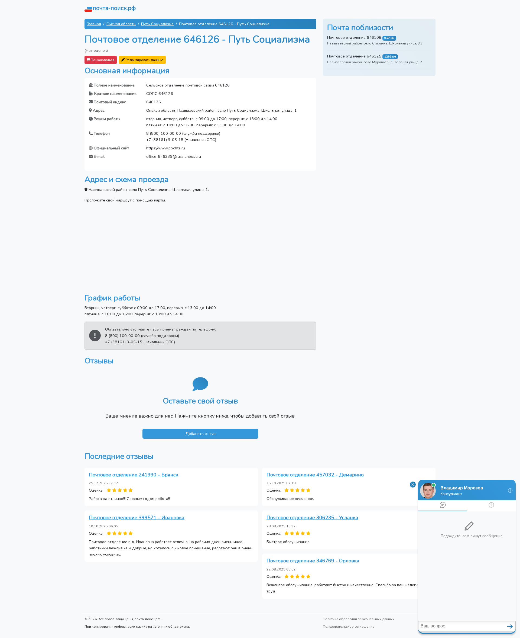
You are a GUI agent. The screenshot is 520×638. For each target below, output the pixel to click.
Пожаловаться (102, 59)
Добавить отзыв (201, 433)
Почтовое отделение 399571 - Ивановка (136, 517)
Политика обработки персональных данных (358, 619)
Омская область (121, 24)
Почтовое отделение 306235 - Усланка (312, 517)
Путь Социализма (157, 24)
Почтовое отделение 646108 (354, 37)
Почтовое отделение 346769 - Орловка (312, 560)
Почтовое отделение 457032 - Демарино (315, 475)
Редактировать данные (144, 59)
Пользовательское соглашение (349, 626)
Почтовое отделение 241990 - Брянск (133, 475)
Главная (94, 24)
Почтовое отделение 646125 (354, 56)
